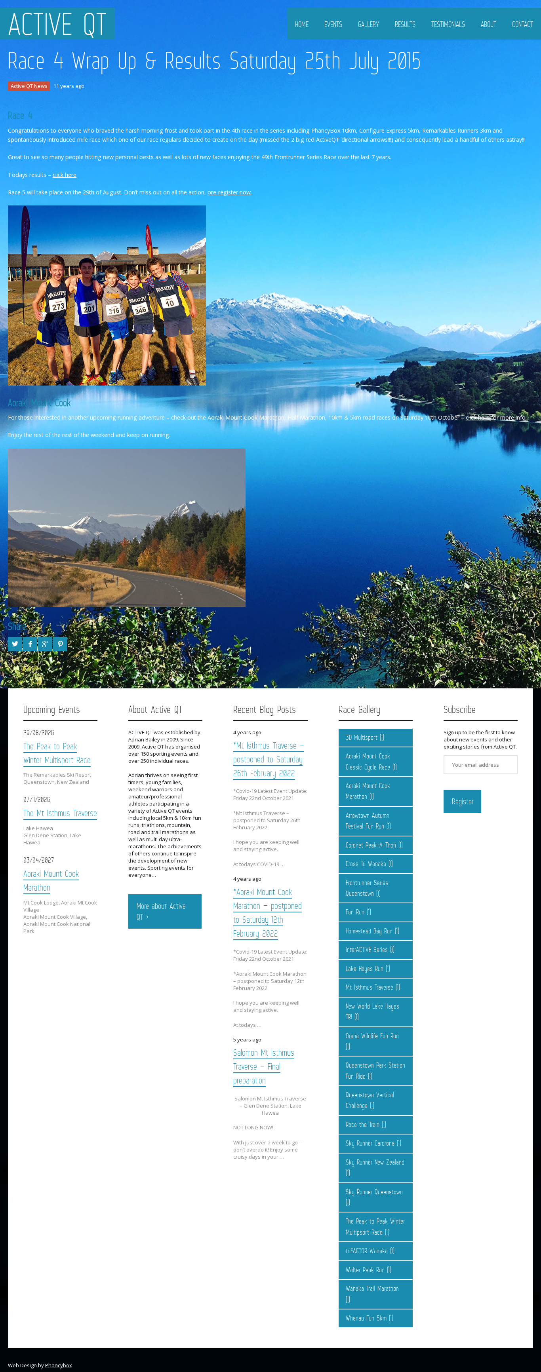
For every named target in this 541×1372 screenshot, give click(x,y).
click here (64, 175)
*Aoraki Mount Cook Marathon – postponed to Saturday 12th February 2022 (267, 912)
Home (302, 24)
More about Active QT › (161, 912)
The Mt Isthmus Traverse (60, 813)
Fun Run (355, 912)
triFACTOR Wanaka (367, 1251)
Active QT (57, 24)
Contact (522, 24)
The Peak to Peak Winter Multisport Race (57, 753)
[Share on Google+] (45, 644)
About (488, 24)
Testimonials (448, 24)
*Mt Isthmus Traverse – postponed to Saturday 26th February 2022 (268, 759)
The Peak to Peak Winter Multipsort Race (375, 1226)
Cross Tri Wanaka (366, 863)
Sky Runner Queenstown (374, 1192)
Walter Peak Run (365, 1270)
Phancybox (58, 1365)
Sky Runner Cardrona (370, 1143)
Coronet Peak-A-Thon (371, 845)
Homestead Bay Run (369, 931)
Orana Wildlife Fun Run (372, 1036)
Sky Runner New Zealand (375, 1162)
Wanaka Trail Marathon (372, 1288)
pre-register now (229, 192)
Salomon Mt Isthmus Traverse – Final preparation (263, 1066)
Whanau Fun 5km (366, 1318)
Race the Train (362, 1124)
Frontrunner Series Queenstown (367, 888)
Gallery (368, 24)
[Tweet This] (15, 644)
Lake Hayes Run (364, 968)
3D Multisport (361, 737)
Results (405, 24)
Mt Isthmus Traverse (369, 987)
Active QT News (29, 85)
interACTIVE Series (367, 949)
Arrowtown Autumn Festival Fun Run (367, 821)
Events (333, 24)
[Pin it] (60, 644)
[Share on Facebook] (30, 644)
